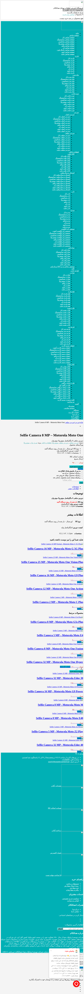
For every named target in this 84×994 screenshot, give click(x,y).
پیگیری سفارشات (72, 890)
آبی (76, 669)
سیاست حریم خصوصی (70, 899)
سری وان (33, 443)
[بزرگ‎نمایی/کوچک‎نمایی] (82, 956)
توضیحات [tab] (75, 486)
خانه (81, 422)
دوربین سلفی (69, 422)
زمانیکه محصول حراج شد (71, 473)
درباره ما (75, 909)
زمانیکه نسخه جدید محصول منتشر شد (67, 477)
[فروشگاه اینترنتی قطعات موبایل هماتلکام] (76, 6)
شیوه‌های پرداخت (72, 884)
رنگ (81, 669)
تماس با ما (75, 911)
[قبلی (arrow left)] (82, 958)
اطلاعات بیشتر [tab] (73, 489)
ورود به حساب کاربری (75, 12)
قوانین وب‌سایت (73, 901)
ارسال (60, 929)
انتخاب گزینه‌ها (65, 667)
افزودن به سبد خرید (76, 466)
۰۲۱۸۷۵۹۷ (66, 760)
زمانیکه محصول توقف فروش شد (68, 475)
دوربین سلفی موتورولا (60, 443)
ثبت (81, 482)
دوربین (77, 422)
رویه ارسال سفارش (71, 886)
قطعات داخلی (46, 443)
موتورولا (27, 443)
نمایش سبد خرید (68, 14)
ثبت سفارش (74, 888)
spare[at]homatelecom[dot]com (58, 762)
